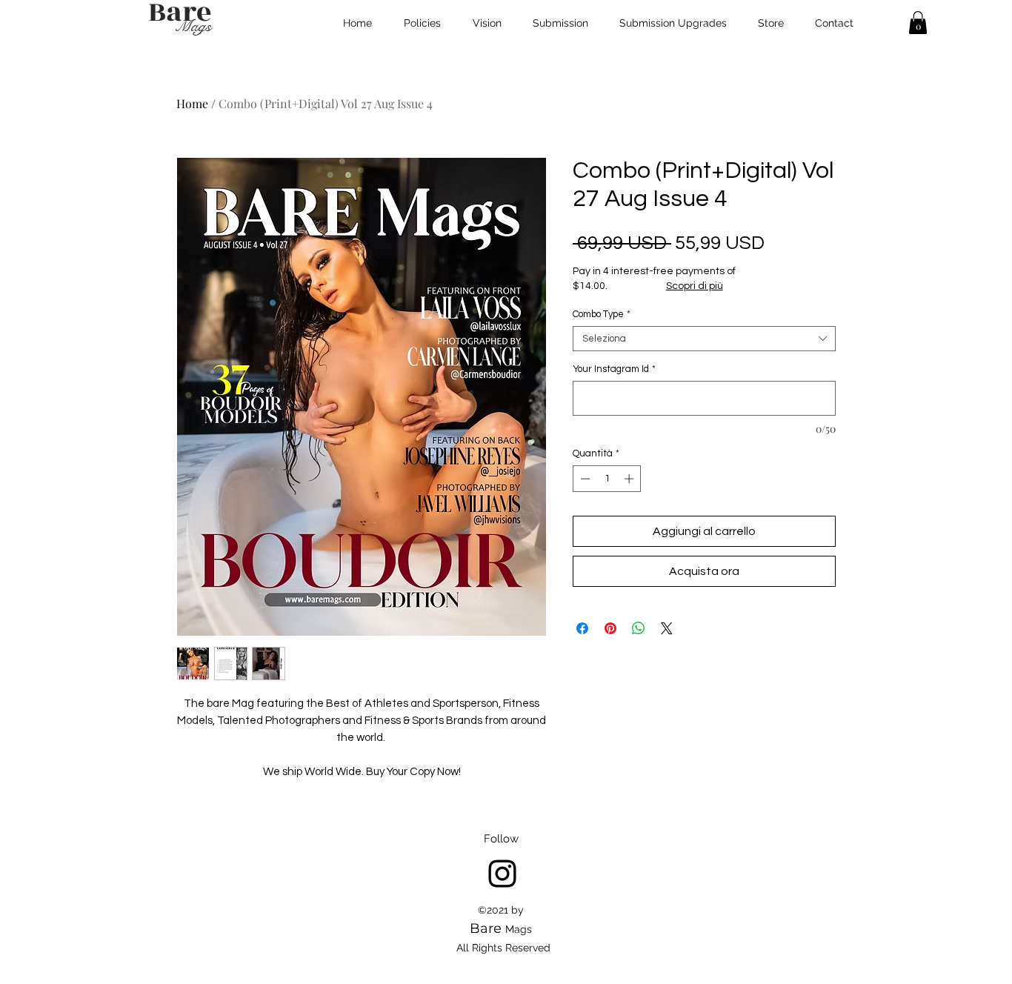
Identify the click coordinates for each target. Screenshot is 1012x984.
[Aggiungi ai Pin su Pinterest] (610, 628)
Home (192, 103)
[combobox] (704, 338)
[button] (918, 22)
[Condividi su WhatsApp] (639, 628)
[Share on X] (667, 628)
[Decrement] (584, 478)
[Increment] (630, 478)
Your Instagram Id (614, 369)
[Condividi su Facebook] (582, 628)
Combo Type (601, 314)
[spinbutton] (607, 478)
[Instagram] (502, 873)
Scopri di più (694, 286)
